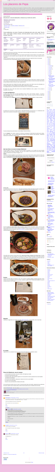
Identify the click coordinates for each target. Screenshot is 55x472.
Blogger (32, 462)
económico (48, 143)
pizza (50, 148)
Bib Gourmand (49, 109)
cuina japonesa (51, 138)
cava (54, 119)
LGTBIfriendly (48, 115)
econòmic (53, 142)
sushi (50, 150)
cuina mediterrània (51, 140)
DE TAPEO (49, 295)
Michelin (52, 115)
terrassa (53, 151)
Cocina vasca (49, 111)
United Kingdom (50, 288)
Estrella (50, 114)
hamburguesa (49, 144)
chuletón (51, 120)
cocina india (51, 125)
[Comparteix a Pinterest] (18, 387)
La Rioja (49, 281)
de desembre (50, 65)
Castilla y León (50, 275)
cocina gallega (53, 124)
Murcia (48, 283)
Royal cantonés (21, 229)
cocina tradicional (50, 131)
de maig (50, 73)
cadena (54, 118)
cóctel (47, 142)
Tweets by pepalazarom (50, 201)
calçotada (51, 119)
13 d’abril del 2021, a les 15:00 (14, 433)
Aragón (49, 272)
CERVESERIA (49, 294)
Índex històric (49, 256)
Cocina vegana (53, 111)
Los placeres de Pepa (15, 4)
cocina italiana (53, 126)
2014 (48, 98)
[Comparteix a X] (16, 387)
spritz (54, 149)
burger (51, 118)
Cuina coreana (53, 112)
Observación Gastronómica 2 (50, 205)
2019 (48, 92)
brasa (50, 117)
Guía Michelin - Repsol (51, 257)
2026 (48, 58)
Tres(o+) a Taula (50, 223)
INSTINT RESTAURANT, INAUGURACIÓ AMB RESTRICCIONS (51, 79)
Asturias (49, 273)
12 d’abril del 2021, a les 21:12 (13, 425)
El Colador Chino (50, 215)
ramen (47, 149)
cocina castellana (49, 122)
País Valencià (49, 286)
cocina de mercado (52, 123)
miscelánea (53, 147)
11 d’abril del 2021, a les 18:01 (14, 397)
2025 (48, 59)
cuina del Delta (51, 135)
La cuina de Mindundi (51, 219)
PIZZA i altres (49, 298)
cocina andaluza (52, 121)
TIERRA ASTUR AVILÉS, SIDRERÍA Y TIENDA (52, 188)
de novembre (50, 66)
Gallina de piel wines (24, 319)
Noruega (49, 285)
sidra (49, 149)
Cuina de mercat (50, 113)
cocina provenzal (52, 130)
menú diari (53, 146)
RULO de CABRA (50, 84)
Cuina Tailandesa (49, 112)
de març (50, 87)
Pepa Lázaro (7, 433)
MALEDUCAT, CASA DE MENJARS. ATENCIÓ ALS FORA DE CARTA (51, 82)
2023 (48, 62)
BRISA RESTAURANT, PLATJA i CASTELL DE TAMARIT (51, 76)
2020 (48, 91)
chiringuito (48, 120)
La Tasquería (34, 229)
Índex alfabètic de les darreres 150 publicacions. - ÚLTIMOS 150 (51, 254)
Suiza (48, 287)
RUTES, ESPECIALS (50, 300)
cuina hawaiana (51, 137)
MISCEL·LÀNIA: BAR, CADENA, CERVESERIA (51, 293)
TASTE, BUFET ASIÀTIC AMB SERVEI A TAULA (51, 181)
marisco (48, 145)
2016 (48, 96)
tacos (52, 150)
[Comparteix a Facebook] (17, 387)
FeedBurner (52, 162)
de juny (50, 72)
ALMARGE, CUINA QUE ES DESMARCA (51, 86)
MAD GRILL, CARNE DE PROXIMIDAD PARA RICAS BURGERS (51, 196)
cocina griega (48, 125)
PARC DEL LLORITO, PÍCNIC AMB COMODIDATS (52, 178)
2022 (48, 63)
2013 (48, 99)
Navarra (49, 284)
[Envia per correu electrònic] (15, 387)
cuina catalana (49, 134)
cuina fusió (51, 136)
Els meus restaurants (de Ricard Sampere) (51, 39)
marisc (54, 144)
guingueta (54, 143)
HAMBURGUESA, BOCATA (51, 296)
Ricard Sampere (8, 397)
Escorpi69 (7, 425)
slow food (51, 149)
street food (48, 150)
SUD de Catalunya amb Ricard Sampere (51, 265)
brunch (48, 118)
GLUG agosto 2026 (50, 206)
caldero (48, 119)
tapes (48, 151)
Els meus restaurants (51, 208)
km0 (52, 144)
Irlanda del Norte (50, 278)
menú (51, 145)
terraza (48, 152)
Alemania (49, 269)
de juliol (50, 71)
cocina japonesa (49, 127)
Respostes (7, 407)
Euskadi (49, 276)
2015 (48, 97)
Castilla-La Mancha (50, 274)
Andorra (49, 271)
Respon (7, 422)
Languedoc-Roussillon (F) (51, 280)
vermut (50, 152)
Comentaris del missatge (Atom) (12, 454)
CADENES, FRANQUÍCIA (51, 299)
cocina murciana (49, 129)
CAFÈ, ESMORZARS (50, 297)
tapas (54, 150)
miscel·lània (49, 147)
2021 (48, 64)
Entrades (49, 240)
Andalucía (49, 270)
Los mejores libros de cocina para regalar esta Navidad (51, 217)
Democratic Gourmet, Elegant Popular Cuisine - (51, 230)
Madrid (49, 282)
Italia (48, 279)
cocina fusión (49, 124)
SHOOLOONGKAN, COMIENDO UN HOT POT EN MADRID (51, 184)
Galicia (48, 277)
